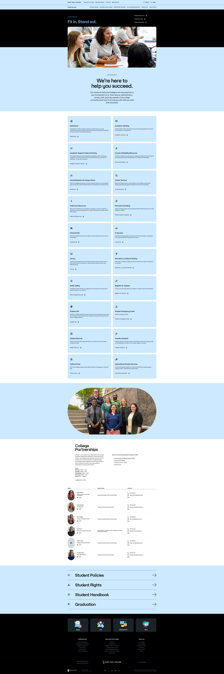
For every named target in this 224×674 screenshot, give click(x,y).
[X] (108, 670)
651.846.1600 (142, 662)
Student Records (74, 347)
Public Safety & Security (76, 294)
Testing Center (144, 7)
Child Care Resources (76, 216)
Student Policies (89, 575)
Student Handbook (92, 594)
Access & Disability (120, 162)
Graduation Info (138, 19)
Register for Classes (120, 293)
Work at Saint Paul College (112, 651)
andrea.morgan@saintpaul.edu (136, 507)
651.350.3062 (133, 540)
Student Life (73, 322)
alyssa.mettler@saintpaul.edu (136, 495)
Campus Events (141, 645)
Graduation (85, 604)
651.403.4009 (133, 516)
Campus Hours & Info (112, 647)
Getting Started (115, 2)
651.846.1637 (132, 528)
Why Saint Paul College (89, 2)
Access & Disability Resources (133, 7)
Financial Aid (73, 242)
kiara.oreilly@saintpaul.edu (136, 519)
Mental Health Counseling (119, 7)
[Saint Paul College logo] (74, 2)
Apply (78, 629)
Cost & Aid (108, 2)
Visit (100, 629)
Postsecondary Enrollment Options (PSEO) (124, 458)
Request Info (123, 629)
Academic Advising (94, 7)
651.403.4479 (133, 505)
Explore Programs (82, 645)
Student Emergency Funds (122, 319)
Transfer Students (120, 347)
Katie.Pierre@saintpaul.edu (136, 531)
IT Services (118, 242)
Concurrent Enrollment (119, 460)
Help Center (141, 649)
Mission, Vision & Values (112, 645)
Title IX (141, 651)
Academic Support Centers (77, 163)
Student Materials (139, 22)
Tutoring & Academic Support (106, 7)
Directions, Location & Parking (123, 267)
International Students (121, 373)
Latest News (112, 653)
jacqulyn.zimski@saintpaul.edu (136, 554)
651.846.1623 (132, 552)
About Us (112, 642)
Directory (141, 647)
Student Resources (139, 15)
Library (72, 269)
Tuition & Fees (74, 373)
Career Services (152, 7)
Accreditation (112, 644)
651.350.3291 (132, 493)
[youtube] (115, 670)
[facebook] (105, 670)
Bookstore (73, 189)
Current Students (82, 651)
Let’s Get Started (82, 642)
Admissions (73, 136)
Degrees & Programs (99, 2)
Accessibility (141, 644)
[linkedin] (112, 670)
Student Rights (88, 584)
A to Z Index (141, 642)
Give (146, 629)
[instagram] (119, 670)
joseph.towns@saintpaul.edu (136, 542)
